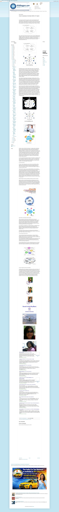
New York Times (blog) (22, 385)
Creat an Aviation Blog (14, 136)
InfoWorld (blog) (21, 391)
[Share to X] (31, 418)
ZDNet (20, 397)
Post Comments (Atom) (25, 459)
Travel (44, 65)
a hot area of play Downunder (25, 371)
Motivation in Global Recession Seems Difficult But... (14, 99)
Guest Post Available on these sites (19, 501)
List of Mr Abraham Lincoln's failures (13, 106)
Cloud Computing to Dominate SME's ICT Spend (26, 419)
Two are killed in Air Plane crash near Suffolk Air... (14, 109)
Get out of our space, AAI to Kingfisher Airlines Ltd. (14, 122)
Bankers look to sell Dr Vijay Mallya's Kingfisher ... (14, 90)
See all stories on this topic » (23, 357)
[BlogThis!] (30, 418)
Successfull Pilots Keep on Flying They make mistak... (14, 102)
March (13, 138)
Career (44, 64)
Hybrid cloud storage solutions (13, 96)
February (14, 139)
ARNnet (20, 372)
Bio (43, 59)
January (14, 140)
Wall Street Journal (21, 403)
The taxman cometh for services (24, 390)
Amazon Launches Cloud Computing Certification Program (14, 129)
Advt (43, 63)
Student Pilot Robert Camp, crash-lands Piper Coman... (14, 93)
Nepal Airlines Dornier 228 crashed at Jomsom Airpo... (14, 80)
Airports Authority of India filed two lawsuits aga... (14, 87)
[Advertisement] (29, 451)
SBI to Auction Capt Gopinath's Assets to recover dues (14, 111)
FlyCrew (44, 60)
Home (44, 58)
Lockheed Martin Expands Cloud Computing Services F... (14, 73)
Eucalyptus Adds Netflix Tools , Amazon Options (25, 365)
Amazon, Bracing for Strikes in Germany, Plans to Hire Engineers (27, 384)
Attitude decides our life (14, 67)
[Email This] (29, 418)
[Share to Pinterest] (32, 418)
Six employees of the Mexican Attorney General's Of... (14, 133)
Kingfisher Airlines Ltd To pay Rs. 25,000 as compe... (14, 125)
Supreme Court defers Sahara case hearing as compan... (14, 118)
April (13, 137)
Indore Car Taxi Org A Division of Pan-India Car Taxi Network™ (20, 464)
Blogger (33, 506)
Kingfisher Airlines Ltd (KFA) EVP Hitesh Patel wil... (14, 77)
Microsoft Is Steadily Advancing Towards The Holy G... (14, 69)
